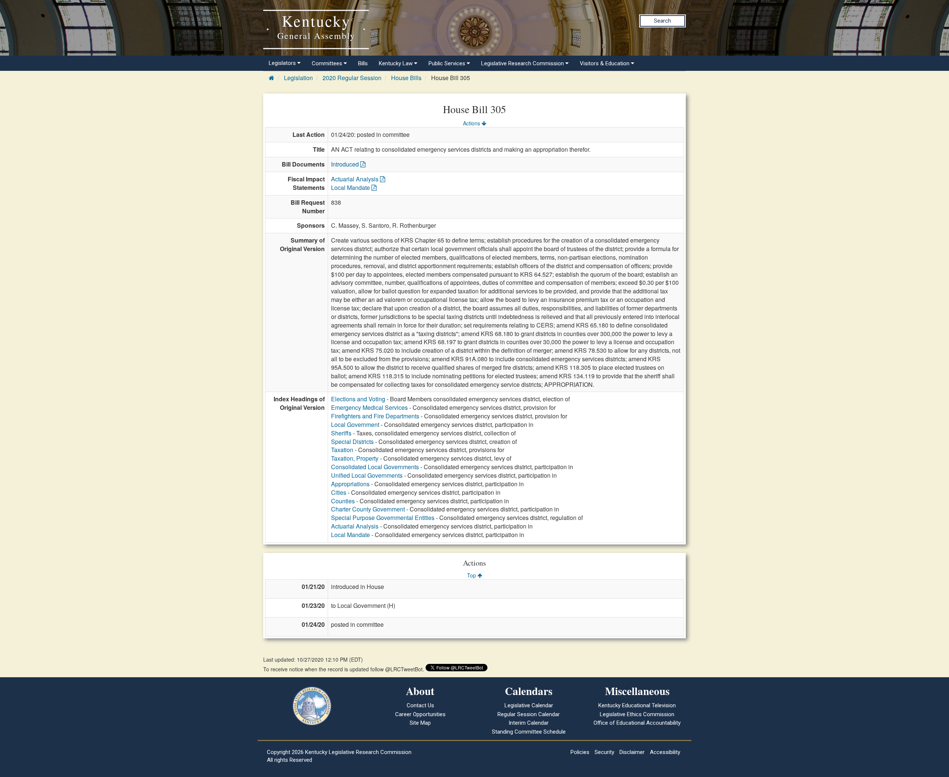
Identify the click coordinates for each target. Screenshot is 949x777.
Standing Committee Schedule (529, 731)
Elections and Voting (358, 399)
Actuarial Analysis (355, 179)
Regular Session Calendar (528, 714)
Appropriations (350, 484)
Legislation (298, 77)
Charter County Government (368, 509)
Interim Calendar (529, 723)
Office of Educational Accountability (637, 723)
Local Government (355, 424)
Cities (338, 492)
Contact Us (420, 705)
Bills (363, 63)
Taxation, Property (354, 458)
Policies (580, 752)
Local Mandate (351, 187)
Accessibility (665, 752)
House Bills (406, 77)
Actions (472, 123)
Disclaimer (632, 752)
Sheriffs (341, 433)
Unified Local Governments (367, 475)
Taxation (342, 449)
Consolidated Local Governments (375, 466)
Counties (343, 501)
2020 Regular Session (352, 77)
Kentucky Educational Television (637, 705)
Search (662, 20)
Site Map (420, 723)
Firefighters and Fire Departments (375, 416)
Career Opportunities (420, 714)
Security (604, 752)
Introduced (345, 164)
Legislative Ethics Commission (637, 714)
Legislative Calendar (529, 705)
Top (472, 575)
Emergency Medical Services (369, 407)
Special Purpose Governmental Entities (382, 517)
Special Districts (352, 441)
